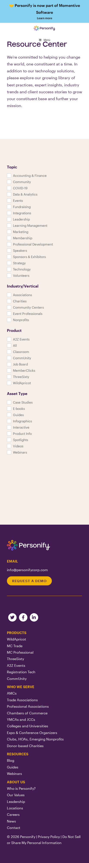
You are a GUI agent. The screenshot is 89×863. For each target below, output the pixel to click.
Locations (15, 808)
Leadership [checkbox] (21, 219)
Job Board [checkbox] (20, 364)
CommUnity (17, 678)
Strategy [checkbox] (19, 263)
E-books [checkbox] (19, 409)
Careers (13, 814)
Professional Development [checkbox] (33, 244)
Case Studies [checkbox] (23, 402)
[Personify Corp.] (44, 28)
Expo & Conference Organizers (32, 733)
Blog (10, 760)
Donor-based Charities (25, 746)
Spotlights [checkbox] (20, 440)
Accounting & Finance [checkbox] (30, 175)
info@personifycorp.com (27, 570)
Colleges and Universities (27, 726)
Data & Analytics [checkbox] (25, 194)
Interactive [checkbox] (21, 427)
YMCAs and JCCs (21, 719)
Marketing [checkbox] (20, 232)
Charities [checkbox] (20, 301)
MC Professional (20, 652)
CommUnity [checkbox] (22, 358)
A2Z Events (16, 665)
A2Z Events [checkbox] (21, 339)
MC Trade (14, 646)
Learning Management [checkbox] (30, 225)
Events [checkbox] (18, 200)
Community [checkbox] (22, 182)
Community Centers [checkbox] (28, 307)
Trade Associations (22, 700)
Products (16, 633)
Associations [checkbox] (22, 295)
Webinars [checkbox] (20, 452)
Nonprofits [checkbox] (21, 320)
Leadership (16, 801)
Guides (12, 767)
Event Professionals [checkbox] (27, 314)
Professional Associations (28, 706)
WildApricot (16, 639)
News (11, 821)
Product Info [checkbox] (22, 433)
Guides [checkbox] (18, 415)
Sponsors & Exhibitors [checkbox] (29, 257)
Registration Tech (21, 672)
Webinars (14, 773)
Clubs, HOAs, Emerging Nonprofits (35, 739)
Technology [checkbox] (22, 269)
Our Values (16, 795)
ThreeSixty (15, 659)
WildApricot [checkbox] (22, 383)
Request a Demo (29, 581)
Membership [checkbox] (22, 238)
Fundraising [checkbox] (22, 207)
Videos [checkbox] (18, 446)
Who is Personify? (21, 788)
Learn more (44, 11)
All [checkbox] (15, 345)
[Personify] (28, 545)
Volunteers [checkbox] (21, 275)
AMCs (12, 693)
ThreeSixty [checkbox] (21, 377)
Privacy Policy (49, 837)
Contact (13, 828)
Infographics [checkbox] (22, 421)
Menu (47, 40)
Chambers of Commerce (27, 713)
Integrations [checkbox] (22, 213)
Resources (17, 754)
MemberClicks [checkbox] (24, 370)
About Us (16, 782)
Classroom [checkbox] (21, 352)
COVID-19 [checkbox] (20, 188)
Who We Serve (20, 687)
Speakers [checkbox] (20, 250)
